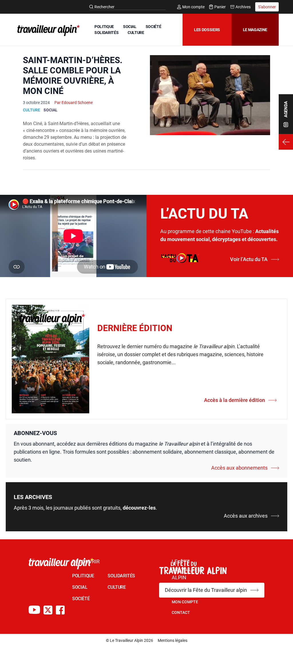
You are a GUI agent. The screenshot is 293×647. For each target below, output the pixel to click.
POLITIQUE (104, 26)
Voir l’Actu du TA (249, 259)
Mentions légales (172, 640)
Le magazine (255, 29)
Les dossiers (207, 29)
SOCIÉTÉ (153, 26)
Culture (31, 110)
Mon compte (193, 7)
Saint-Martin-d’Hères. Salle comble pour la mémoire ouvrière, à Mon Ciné (72, 75)
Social (50, 110)
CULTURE (136, 32)
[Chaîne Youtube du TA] (34, 610)
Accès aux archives (246, 516)
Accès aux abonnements (239, 468)
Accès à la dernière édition (234, 400)
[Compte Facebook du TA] (60, 610)
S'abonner (267, 7)
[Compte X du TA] (47, 610)
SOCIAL (129, 26)
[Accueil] (47, 30)
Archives (243, 7)
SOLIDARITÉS (106, 32)
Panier (220, 7)
